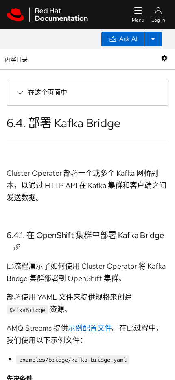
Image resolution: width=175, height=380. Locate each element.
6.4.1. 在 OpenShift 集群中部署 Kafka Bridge (85, 235)
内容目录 (16, 59)
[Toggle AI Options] (153, 39)
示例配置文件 (90, 328)
